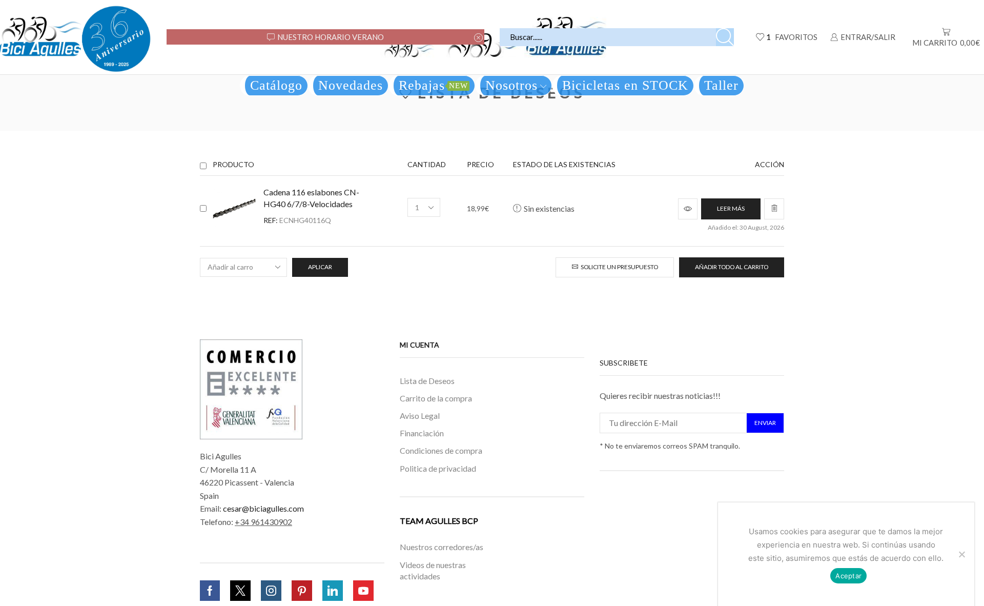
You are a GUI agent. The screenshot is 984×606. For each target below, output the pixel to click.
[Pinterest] (302, 590)
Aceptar (848, 576)
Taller (721, 85)
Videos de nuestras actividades (433, 570)
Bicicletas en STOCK (625, 85)
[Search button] (725, 37)
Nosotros (511, 85)
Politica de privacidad (438, 468)
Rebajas (433, 85)
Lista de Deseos (427, 381)
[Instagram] (271, 590)
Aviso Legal (420, 415)
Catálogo (276, 85)
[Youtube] (363, 590)
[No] (961, 554)
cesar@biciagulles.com (263, 508)
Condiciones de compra (441, 450)
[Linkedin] (332, 590)
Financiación (422, 433)
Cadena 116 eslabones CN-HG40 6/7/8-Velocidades (311, 198)
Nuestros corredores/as (441, 547)
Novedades (350, 85)
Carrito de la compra (436, 398)
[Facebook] (210, 590)
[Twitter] (240, 590)
